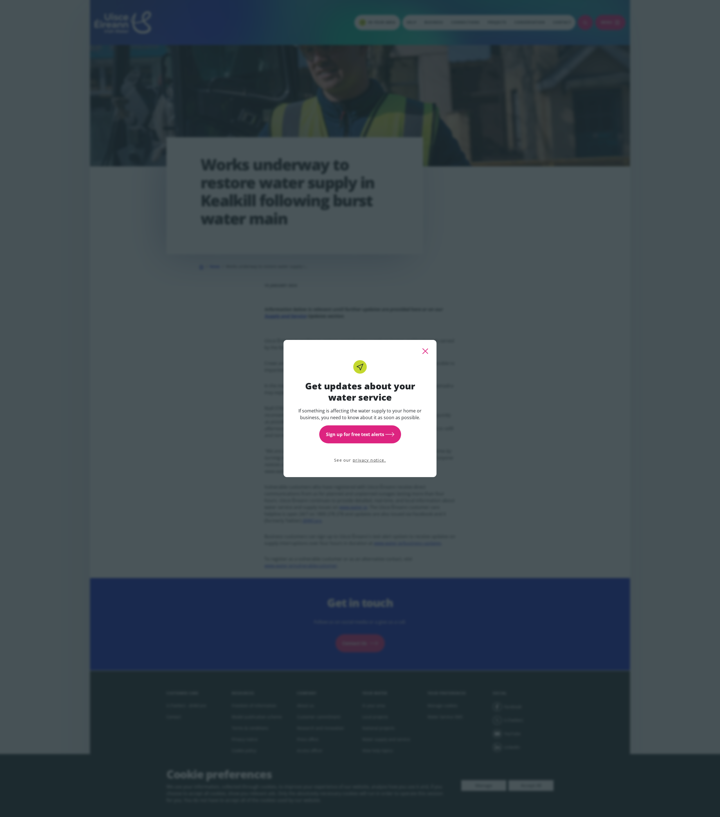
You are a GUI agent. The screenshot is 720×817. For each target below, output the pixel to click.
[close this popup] (425, 351)
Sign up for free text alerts (355, 434)
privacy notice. (369, 460)
